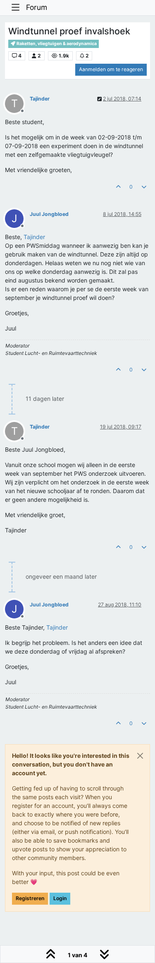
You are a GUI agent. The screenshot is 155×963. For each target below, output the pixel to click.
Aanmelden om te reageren (111, 69)
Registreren (30, 898)
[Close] (140, 756)
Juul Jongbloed (49, 214)
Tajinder (40, 99)
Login (60, 898)
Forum (36, 7)
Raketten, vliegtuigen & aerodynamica (56, 43)
